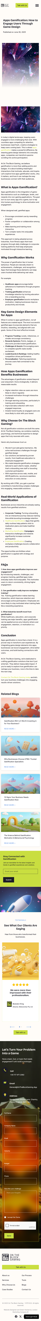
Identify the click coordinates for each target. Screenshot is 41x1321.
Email (6, 1138)
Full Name (7, 1113)
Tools (24, 1280)
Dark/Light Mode (31, 1317)
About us (5, 1275)
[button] (12, 1027)
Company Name (9, 1126)
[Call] (5, 1070)
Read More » (9, 729)
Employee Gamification (14, 541)
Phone (6, 1176)
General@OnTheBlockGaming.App (23, 1087)
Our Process (27, 1275)
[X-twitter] (20, 1316)
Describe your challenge (12, 1189)
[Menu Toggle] (37, 5)
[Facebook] (16, 1316)
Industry (7, 1151)
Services (5, 1280)
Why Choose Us (8, 1285)
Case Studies (7, 1289)
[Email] (5, 1082)
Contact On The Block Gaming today (16, 677)
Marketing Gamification (14, 531)
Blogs (24, 1285)
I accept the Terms (13, 1217)
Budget (6, 1163)
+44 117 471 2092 (17, 1075)
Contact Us (26, 1289)
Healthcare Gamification (15, 521)
